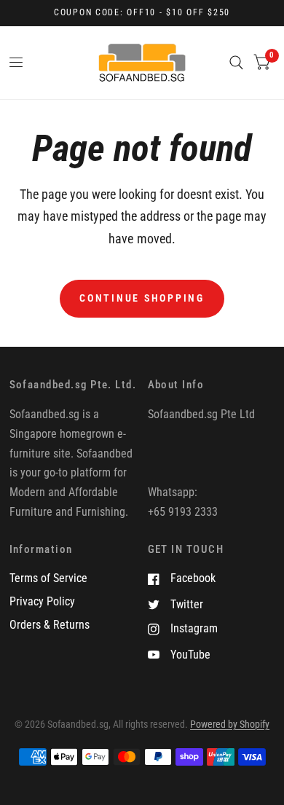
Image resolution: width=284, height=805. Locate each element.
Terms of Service (48, 578)
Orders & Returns (49, 625)
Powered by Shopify (229, 724)
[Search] (236, 62)
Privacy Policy (42, 601)
